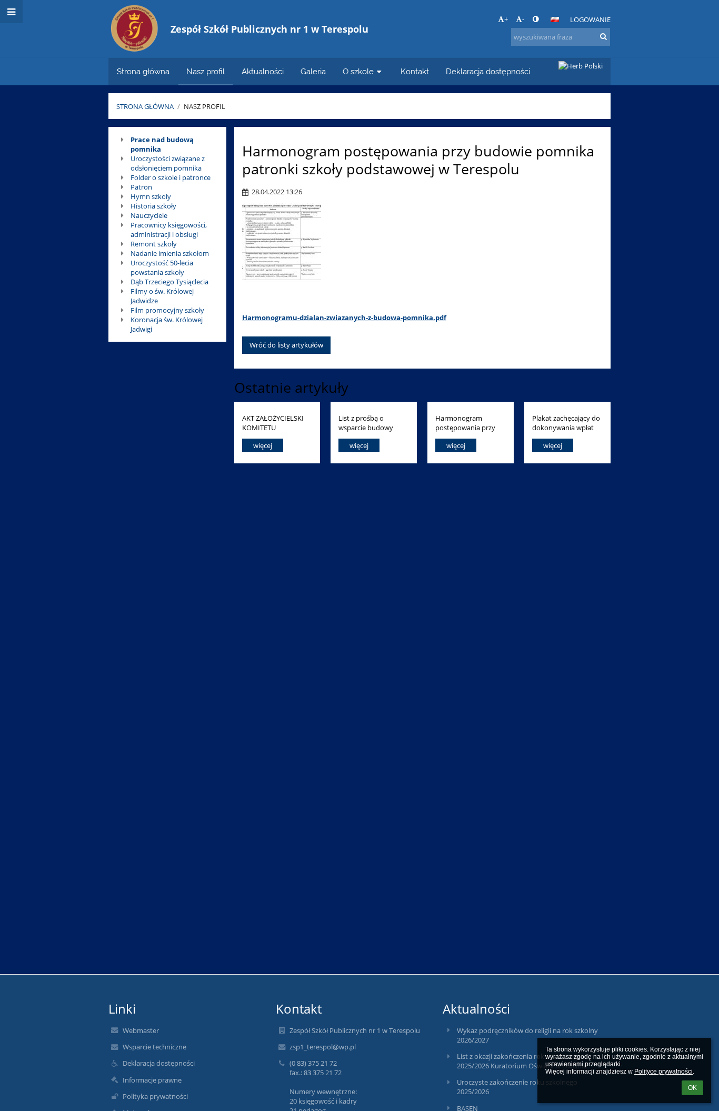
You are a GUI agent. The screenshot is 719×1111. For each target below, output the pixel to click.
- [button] (523, 19)
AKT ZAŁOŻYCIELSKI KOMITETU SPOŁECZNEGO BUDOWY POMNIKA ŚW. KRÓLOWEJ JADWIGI (273, 422)
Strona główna (145, 106)
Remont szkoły (154, 244)
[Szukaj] (603, 36)
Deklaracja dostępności (159, 1063)
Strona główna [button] (143, 71)
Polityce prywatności (663, 1071)
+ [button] (506, 19)
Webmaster (141, 1030)
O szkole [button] (358, 71)
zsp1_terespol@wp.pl (322, 1047)
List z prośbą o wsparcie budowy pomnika (365, 422)
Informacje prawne (152, 1080)
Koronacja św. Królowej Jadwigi (167, 324)
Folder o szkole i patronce (171, 177)
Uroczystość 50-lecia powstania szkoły (162, 267)
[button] (535, 19)
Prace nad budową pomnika (162, 144)
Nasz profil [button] (205, 71)
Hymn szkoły (151, 196)
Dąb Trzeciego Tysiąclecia (169, 281)
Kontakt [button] (415, 71)
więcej (262, 445)
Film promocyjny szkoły (167, 310)
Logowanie (590, 19)
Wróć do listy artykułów (286, 345)
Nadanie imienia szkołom (170, 253)
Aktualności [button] (263, 71)
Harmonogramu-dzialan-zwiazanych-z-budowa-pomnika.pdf (344, 317)
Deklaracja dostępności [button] (488, 71)
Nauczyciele (149, 215)
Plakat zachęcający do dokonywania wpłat (566, 422)
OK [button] (692, 1088)
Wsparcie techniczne (154, 1047)
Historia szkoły (153, 206)
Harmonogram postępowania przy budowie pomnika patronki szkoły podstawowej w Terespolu (465, 422)
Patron (141, 187)
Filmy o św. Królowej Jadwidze (162, 295)
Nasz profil (204, 106)
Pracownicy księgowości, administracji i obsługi (169, 229)
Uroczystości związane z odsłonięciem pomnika (168, 163)
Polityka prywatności (155, 1096)
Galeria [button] (313, 71)
